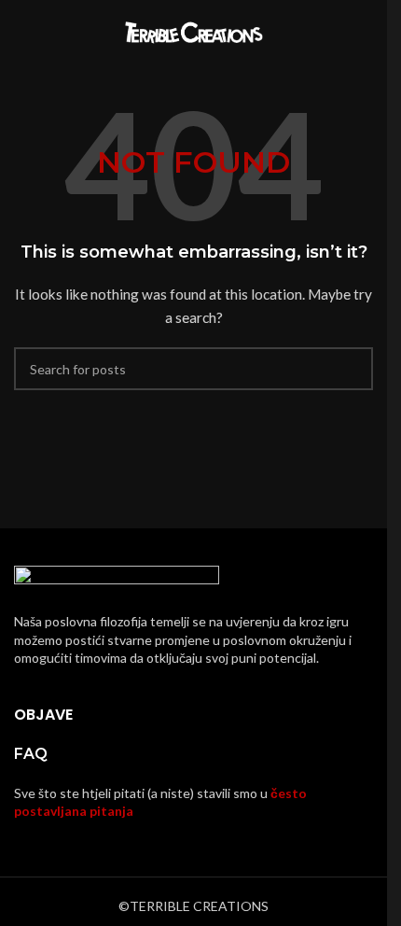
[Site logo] (194, 31)
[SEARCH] (351, 368)
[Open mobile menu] (21, 32)
